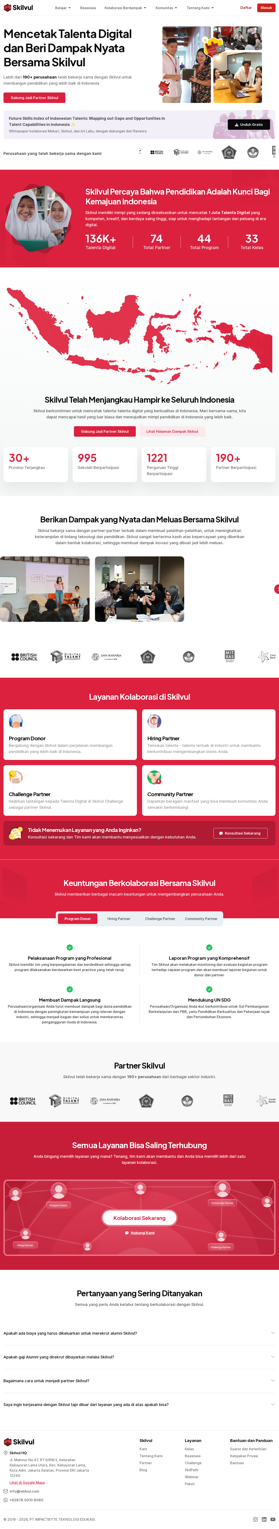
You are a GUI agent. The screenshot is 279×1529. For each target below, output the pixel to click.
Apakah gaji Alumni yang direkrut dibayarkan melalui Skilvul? (58, 1357)
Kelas (189, 1449)
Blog (143, 1470)
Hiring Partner (118, 919)
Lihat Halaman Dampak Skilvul (172, 431)
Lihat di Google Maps (27, 1482)
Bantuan (237, 1463)
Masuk (266, 7)
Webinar (192, 1477)
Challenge (193, 1463)
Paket (190, 1484)
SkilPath (191, 1470)
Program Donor (78, 919)
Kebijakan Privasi (244, 1456)
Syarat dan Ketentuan (248, 1449)
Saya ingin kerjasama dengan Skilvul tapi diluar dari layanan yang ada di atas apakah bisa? (86, 1404)
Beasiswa (193, 1456)
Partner (146, 1463)
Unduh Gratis (251, 124)
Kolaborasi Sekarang (139, 1217)
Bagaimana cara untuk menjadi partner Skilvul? (46, 1380)
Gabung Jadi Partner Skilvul (34, 98)
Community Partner (201, 919)
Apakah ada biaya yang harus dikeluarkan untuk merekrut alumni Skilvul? (70, 1333)
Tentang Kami (151, 1456)
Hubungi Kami (143, 1233)
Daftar (246, 7)
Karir (143, 1449)
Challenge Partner (160, 919)
